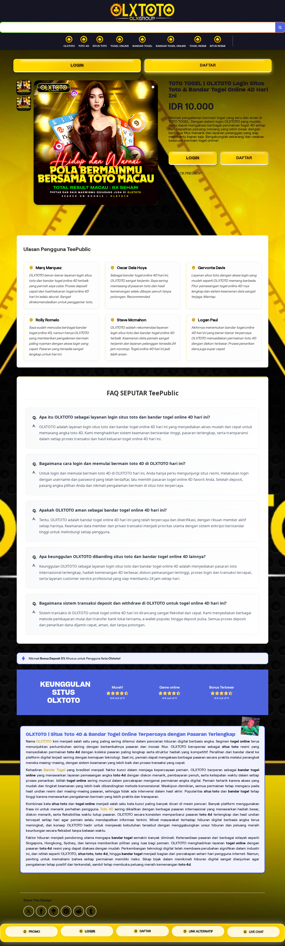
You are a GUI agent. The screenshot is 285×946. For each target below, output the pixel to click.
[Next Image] (154, 143)
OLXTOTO (43, 741)
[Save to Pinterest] (66, 911)
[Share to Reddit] (78, 911)
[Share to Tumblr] (91, 911)
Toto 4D (106, 809)
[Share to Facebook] (41, 911)
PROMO (34, 932)
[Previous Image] (37, 143)
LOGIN (77, 65)
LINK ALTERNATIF (201, 931)
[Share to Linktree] (53, 911)
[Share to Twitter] (28, 911)
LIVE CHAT (256, 931)
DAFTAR (208, 65)
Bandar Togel (54, 770)
